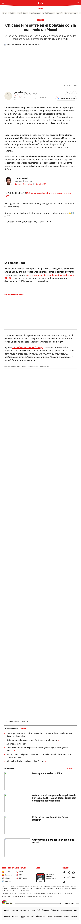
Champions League (71, 13)
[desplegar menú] (3, 2)
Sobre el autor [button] (18, 96)
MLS (4, 13)
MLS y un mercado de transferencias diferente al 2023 (38, 194)
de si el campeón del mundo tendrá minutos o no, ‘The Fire (39, 276)
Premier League (35, 13)
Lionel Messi (21, 178)
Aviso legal (13, 893)
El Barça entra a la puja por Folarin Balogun (50, 818)
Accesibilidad (68, 893)
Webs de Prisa (69, 903)
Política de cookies (39, 893)
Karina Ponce (20, 92)
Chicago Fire (44, 366)
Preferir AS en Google (67, 98)
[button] (68, 93)
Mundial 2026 (22, 13)
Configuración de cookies (54, 893)
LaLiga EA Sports (48, 13)
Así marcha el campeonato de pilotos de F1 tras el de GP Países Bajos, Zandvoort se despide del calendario (54, 798)
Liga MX (11, 13)
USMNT (59, 13)
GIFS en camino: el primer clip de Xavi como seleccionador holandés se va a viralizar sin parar (39, 756)
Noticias (18, 184)
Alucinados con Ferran (16, 743)
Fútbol (40, 8)
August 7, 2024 (44, 221)
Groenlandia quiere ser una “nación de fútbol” (53, 841)
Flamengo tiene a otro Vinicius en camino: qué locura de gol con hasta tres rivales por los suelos (39, 735)
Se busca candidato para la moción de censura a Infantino (32, 740)
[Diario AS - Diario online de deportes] (40, 3)
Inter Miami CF (40, 184)
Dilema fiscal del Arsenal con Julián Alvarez (25, 761)
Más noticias (71, 769)
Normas (25, 722)
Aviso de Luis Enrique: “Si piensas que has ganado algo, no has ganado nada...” (37, 749)
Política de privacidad (25, 893)
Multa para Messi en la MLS (47, 773)
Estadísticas (27, 184)
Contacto (5, 893)
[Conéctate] (78, 3)
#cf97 (7, 216)
